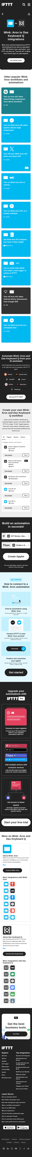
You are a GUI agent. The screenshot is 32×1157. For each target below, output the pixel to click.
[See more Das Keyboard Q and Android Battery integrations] (9, 1001)
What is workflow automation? (11, 1105)
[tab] (4, 437)
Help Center (5, 1066)
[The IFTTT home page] (7, 4)
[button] (29, 4)
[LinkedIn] (8, 1149)
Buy (4, 865)
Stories (4, 1058)
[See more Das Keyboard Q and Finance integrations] (9, 994)
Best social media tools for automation (13, 1121)
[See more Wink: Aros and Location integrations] (9, 897)
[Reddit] (28, 1149)
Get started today (16, 60)
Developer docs (6, 1077)
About (23, 1142)
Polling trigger (14, 478)
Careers (14, 1139)
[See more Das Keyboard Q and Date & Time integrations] (9, 981)
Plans (3, 1075)
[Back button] (2, 14)
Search (4, 1072)
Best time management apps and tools (13, 1102)
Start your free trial (16, 822)
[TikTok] (24, 1149)
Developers (6, 1139)
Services (4, 1055)
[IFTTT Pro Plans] (26, 461)
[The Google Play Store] (23, 1128)
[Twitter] (20, 1149)
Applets (4, 1061)
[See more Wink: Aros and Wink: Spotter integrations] (9, 917)
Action (12, 450)
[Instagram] (12, 1149)
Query (12, 466)
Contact (9, 1142)
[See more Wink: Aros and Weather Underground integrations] (9, 891)
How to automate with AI (9, 1097)
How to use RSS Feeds (9, 1108)
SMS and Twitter (21, 1074)
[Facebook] (4, 1149)
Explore (5, 1053)
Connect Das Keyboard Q (14, 954)
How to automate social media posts (13, 1119)
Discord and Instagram (23, 1055)
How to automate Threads (9, 1116)
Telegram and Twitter (22, 1086)
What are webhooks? (8, 1110)
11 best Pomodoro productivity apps (13, 1113)
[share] (29, 14)
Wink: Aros (11, 32)
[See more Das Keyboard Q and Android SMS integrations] (9, 974)
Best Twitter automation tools (11, 1099)
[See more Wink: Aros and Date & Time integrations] (9, 904)
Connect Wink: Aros (12, 870)
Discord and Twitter (22, 1088)
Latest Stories (8, 1094)
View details (8, 455)
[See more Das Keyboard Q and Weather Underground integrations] (9, 968)
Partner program (24, 1139)
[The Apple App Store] (9, 1128)
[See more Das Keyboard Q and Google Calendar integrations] (9, 987)
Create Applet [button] (16, 556)
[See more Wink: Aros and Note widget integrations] (9, 911)
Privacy (16, 1142)
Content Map (6, 1069)
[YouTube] (16, 1149)
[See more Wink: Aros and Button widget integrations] (9, 884)
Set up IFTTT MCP (16, 397)
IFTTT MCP (5, 1064)
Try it (25, 455)
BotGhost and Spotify (22, 1071)
